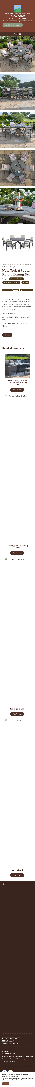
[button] (17, 34)
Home (4, 264)
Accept (5, 1084)
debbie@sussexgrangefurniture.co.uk (17, 21)
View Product (17, 390)
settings (21, 1080)
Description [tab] (17, 290)
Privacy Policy (8, 1041)
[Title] (17, 8)
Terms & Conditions (10, 1044)
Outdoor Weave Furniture (11, 282)
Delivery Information (11, 1038)
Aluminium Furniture (18, 264)
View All (9, 264)
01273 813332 (16, 18)
